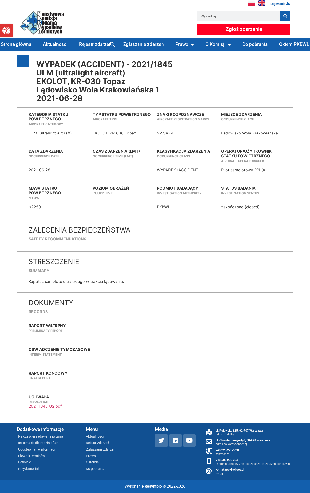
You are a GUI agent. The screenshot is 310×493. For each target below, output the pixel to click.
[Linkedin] (175, 440)
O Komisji (215, 44)
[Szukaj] (285, 16)
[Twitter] (161, 440)
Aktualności (55, 44)
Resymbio (153, 486)
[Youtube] (189, 440)
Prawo (181, 44)
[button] (6, 30)
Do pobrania (255, 44)
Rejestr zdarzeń (95, 44)
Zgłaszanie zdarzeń (143, 44)
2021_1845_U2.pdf (45, 406)
